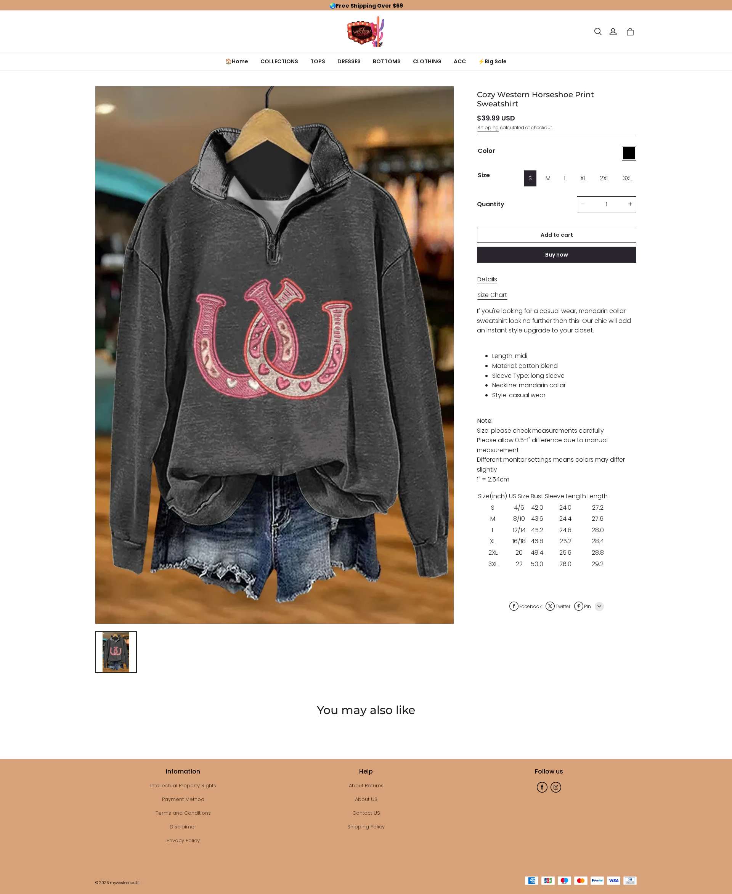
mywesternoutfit (125, 883)
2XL (604, 178)
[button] (597, 31)
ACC (460, 61)
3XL (627, 178)
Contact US (366, 813)
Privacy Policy (183, 840)
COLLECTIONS (279, 61)
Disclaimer (183, 826)
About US (366, 799)
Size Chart (492, 295)
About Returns (366, 785)
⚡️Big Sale (492, 61)
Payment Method (183, 799)
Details (487, 278)
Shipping (488, 127)
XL (583, 178)
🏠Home (236, 61)
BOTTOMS (387, 61)
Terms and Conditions (183, 813)
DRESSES (349, 61)
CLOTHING (427, 61)
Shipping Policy (366, 826)
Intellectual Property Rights (183, 785)
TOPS (317, 61)
